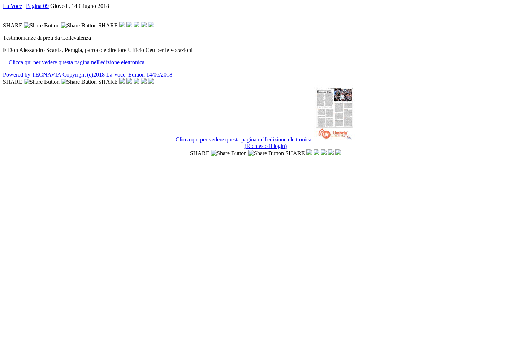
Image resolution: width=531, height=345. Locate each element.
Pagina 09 (37, 6)
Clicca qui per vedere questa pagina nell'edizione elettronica (76, 62)
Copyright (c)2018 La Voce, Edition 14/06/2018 (117, 74)
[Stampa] (151, 25)
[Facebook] (122, 25)
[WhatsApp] (137, 25)
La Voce (12, 6)
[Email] (144, 25)
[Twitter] (130, 25)
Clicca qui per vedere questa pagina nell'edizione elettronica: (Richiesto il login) (245, 142)
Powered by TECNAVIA (32, 74)
